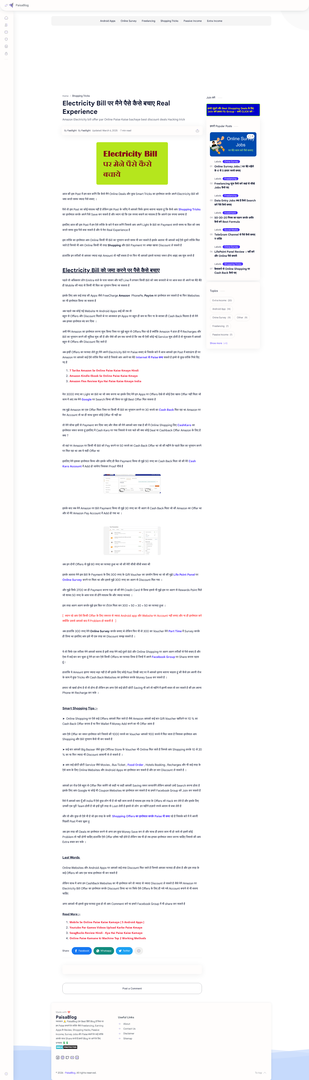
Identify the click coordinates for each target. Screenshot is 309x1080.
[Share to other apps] (138, 951)
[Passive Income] (193, 21)
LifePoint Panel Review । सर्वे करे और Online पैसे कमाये (234, 253)
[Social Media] (231, 229)
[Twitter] (67, 1057)
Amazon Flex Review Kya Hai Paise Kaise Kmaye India (105, 381)
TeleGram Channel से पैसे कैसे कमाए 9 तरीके (234, 236)
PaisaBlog (22, 5)
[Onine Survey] (231, 161)
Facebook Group (163, 657)
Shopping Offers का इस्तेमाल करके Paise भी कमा (141, 816)
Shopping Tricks (189, 209)
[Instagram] (63, 1057)
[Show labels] (219, 343)
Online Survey (72, 580)
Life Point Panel (184, 574)
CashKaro (184, 425)
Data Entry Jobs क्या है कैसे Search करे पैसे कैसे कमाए (235, 202)
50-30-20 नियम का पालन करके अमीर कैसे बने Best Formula (234, 219)
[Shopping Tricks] (169, 21)
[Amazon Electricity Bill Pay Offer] (132, 540)
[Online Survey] (128, 21)
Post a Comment (132, 988)
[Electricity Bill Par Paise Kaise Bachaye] (132, 163)
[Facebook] (58, 1057)
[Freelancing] (148, 21)
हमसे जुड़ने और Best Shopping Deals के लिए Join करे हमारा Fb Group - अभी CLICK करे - (231, 110)
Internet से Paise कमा (149, 357)
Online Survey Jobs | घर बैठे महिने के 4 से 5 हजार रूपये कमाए (234, 168)
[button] (82, 951)
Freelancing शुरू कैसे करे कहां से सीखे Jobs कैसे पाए (234, 185)
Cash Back (166, 410)
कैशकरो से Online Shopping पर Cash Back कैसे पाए (232, 271)
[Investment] (230, 212)
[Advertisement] (158, 60)
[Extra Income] (214, 21)
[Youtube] (72, 1057)
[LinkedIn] (77, 1057)
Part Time (175, 631)
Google (87, 399)
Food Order (135, 765)
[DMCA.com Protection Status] (80, 1047)
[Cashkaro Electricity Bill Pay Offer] (132, 484)
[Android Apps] (107, 21)
